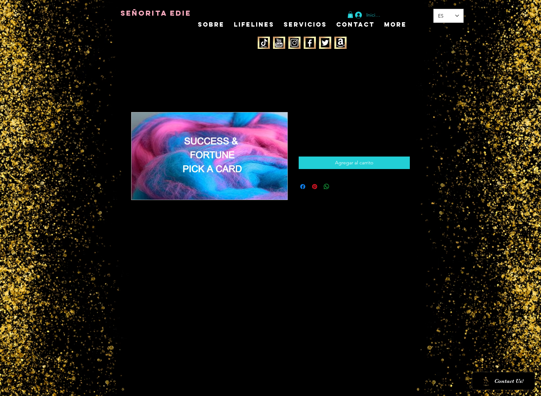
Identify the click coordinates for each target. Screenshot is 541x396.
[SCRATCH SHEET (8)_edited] (279, 43)
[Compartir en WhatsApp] (326, 186)
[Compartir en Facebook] (303, 186)
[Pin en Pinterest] (314, 186)
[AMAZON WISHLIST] (340, 43)
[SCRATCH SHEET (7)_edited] (264, 43)
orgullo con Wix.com (165, 389)
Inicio (137, 89)
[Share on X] (338, 186)
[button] (350, 14)
